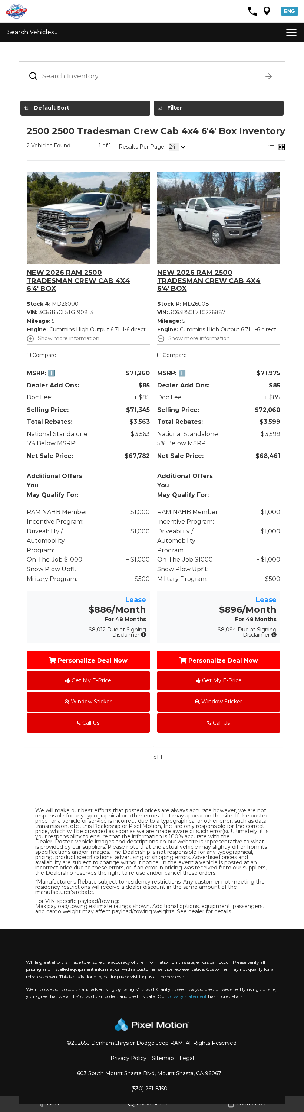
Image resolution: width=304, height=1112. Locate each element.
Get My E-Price (90, 680)
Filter (174, 107)
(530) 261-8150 (149, 1088)
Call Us (90, 722)
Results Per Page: (142, 146)
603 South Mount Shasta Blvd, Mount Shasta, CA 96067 (149, 1073)
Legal (186, 1058)
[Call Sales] (252, 11)
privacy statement (187, 996)
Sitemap (163, 1058)
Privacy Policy (128, 1058)
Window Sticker (90, 701)
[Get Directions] (266, 11)
